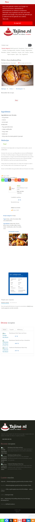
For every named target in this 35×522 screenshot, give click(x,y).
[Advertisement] (14, 261)
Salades (8, 52)
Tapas (16, 54)
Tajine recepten (11, 54)
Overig (18, 225)
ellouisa (18, 185)
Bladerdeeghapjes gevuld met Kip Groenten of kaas (19, 481)
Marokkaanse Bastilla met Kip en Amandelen (19, 340)
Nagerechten (29, 50)
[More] (26, 180)
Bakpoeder (13, 223)
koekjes (8, 219)
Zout (4, 228)
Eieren (8, 225)
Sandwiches (14, 52)
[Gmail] (12, 180)
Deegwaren (21, 48)
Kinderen (18, 50)
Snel (23, 52)
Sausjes (19, 52)
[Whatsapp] (2, 180)
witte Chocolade (14, 219)
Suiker (4, 227)
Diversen (30, 48)
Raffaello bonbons (10, 504)
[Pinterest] (19, 180)
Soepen (27, 52)
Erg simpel (13, 63)
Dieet (26, 48)
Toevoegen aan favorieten (25, 63)
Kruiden (12, 225)
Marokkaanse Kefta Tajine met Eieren (17, 333)
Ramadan (3, 52)
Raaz (2, 498)
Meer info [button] (5, 19)
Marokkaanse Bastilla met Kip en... (15, 455)
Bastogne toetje (9, 494)
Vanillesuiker (10, 227)
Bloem (17, 223)
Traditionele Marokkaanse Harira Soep (18, 347)
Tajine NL (3, 481)
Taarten (31, 52)
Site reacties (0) (13, 302)
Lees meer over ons (6, 439)
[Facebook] (6, 180)
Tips (20, 54)
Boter (4, 225)
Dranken (4, 50)
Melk (15, 225)
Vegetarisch (25, 54)
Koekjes (23, 50)
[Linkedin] (22, 180)
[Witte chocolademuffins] (17, 75)
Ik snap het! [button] (17, 23)
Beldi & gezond (14, 48)
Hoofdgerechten (11, 50)
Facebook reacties (5, 302)
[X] (9, 180)
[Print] (12, 100)
